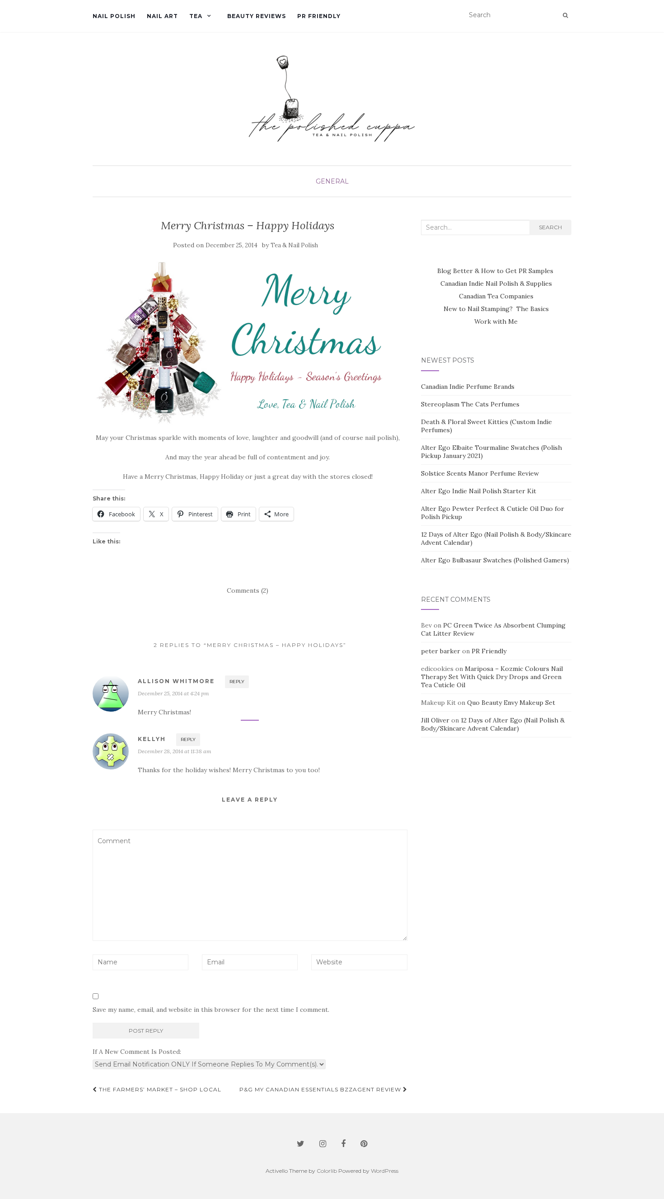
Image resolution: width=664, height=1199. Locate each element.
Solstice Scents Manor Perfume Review (480, 473)
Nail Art (162, 16)
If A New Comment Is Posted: (137, 1052)
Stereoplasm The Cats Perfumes (470, 404)
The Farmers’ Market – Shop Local (159, 1089)
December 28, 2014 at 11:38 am (174, 751)
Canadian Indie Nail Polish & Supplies (496, 283)
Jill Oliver (435, 720)
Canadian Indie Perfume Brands (467, 386)
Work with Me (496, 321)
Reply (236, 681)
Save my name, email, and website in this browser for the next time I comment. (211, 1009)
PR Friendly (319, 16)
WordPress (384, 1170)
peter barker (440, 651)
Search (550, 227)
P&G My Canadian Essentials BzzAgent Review (321, 1089)
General (332, 181)
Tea (195, 16)
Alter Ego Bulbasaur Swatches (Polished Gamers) (495, 560)
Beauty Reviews (256, 16)
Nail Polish (114, 16)
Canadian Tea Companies (496, 296)
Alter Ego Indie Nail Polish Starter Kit (478, 491)
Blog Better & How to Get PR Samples (496, 271)
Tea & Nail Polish (294, 245)
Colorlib (327, 1170)
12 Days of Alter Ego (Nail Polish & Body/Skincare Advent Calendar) (493, 724)
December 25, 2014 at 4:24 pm (173, 693)
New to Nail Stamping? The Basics (496, 309)
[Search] (565, 15)
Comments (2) (247, 590)
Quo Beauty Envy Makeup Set (511, 703)
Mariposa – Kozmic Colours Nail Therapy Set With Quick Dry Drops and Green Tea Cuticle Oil (492, 677)
